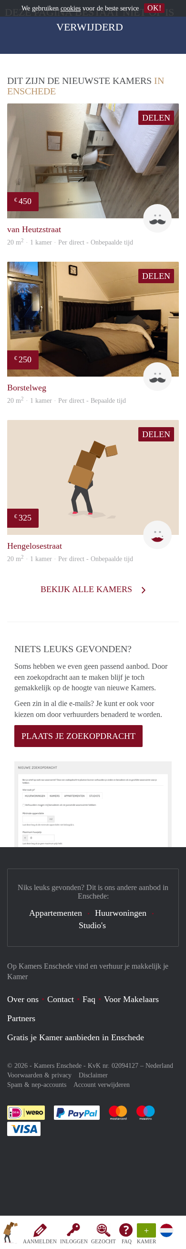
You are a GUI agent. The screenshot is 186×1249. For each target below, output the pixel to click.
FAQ (127, 1241)
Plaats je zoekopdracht (78, 736)
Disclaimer (93, 1075)
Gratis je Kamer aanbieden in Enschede (75, 1037)
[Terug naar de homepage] (10, 1234)
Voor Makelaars (131, 999)
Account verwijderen (101, 1084)
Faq (89, 999)
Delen (156, 118)
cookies (71, 8)
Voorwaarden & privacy (39, 1075)
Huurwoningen (120, 913)
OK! (154, 8)
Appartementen (55, 913)
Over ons (23, 999)
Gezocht (103, 1241)
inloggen (74, 1241)
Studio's (92, 925)
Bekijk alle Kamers (87, 589)
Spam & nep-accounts (36, 1084)
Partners (21, 1018)
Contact (60, 999)
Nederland (159, 1065)
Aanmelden (40, 1241)
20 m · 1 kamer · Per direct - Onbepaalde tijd (70, 559)
